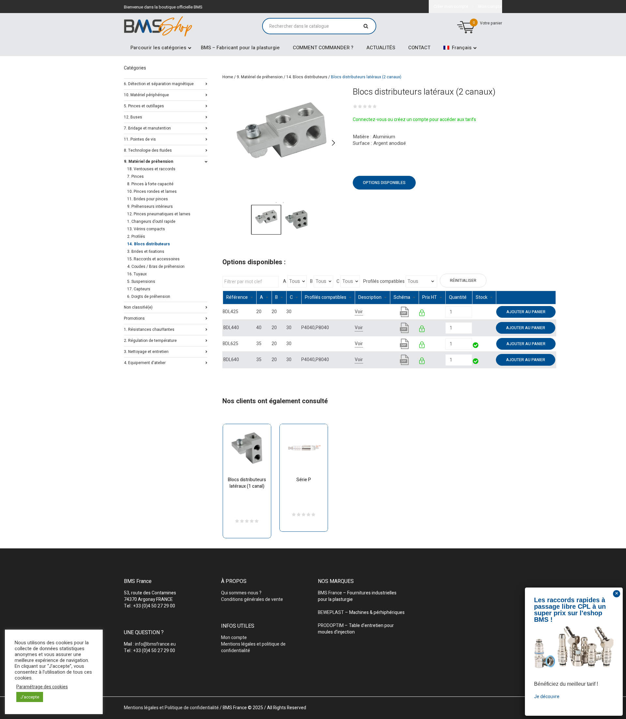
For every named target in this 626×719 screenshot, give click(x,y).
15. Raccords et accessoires (153, 259)
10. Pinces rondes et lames (152, 191)
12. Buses (133, 116)
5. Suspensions (141, 281)
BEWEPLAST (331, 612)
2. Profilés (136, 236)
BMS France (330, 592)
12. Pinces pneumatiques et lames (158, 214)
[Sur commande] (472, 311)
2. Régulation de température (150, 340)
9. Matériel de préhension (260, 77)
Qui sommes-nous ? (241, 592)
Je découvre (546, 696)
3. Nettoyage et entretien (146, 351)
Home (227, 77)
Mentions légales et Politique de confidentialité (171, 707)
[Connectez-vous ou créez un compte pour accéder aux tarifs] (422, 314)
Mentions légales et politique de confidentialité (253, 647)
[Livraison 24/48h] (476, 346)
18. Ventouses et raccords (151, 169)
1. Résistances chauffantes (149, 329)
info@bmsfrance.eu (155, 644)
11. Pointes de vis (140, 138)
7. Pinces (135, 176)
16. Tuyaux (137, 274)
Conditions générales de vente (252, 599)
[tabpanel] (281, 143)
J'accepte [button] (29, 697)
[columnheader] (239, 297)
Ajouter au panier (525, 312)
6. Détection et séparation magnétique (159, 83)
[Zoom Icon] (281, 143)
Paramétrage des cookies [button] (42, 687)
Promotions (134, 317)
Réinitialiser (463, 280)
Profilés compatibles (384, 281)
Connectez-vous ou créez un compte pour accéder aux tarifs (414, 119)
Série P (303, 479)
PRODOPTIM (331, 625)
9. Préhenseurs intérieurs (150, 206)
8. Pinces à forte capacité (150, 184)
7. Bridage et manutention (147, 127)
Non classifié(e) (138, 306)
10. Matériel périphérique (146, 94)
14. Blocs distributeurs (306, 77)
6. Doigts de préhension (148, 296)
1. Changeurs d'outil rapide (151, 221)
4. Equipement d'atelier (145, 362)
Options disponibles (384, 183)
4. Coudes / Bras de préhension (156, 266)
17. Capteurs (138, 289)
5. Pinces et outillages (144, 105)
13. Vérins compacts (146, 229)
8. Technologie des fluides (148, 149)
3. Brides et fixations (145, 251)
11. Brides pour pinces (147, 199)
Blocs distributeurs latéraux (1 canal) (247, 483)
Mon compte (234, 637)
